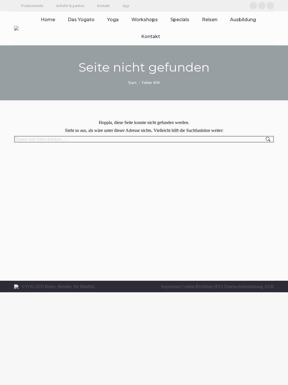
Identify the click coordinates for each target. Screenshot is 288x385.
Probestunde (32, 6)
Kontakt (103, 6)
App (125, 6)
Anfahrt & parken (70, 6)
